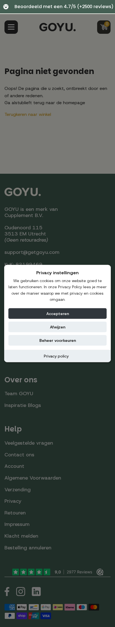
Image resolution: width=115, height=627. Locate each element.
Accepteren (57, 313)
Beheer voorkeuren (57, 340)
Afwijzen (57, 326)
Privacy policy (56, 355)
